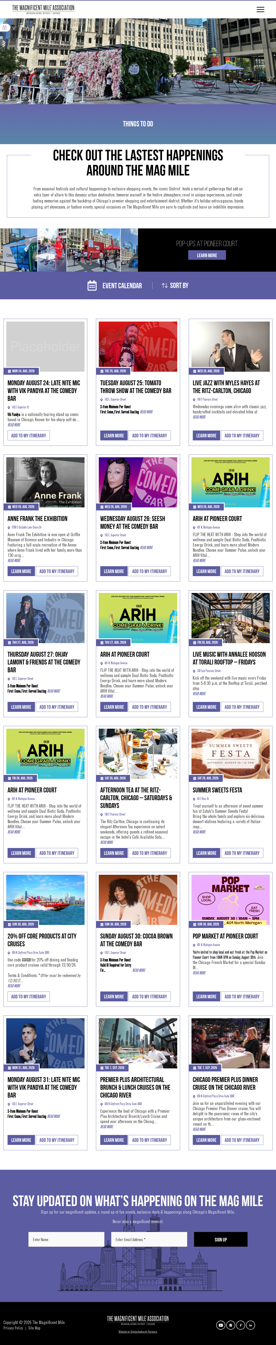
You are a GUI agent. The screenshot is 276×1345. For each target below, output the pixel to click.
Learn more (114, 436)
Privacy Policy (13, 1328)
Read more (14, 425)
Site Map (34, 1328)
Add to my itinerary (28, 436)
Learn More (207, 255)
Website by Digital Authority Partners (138, 1332)
